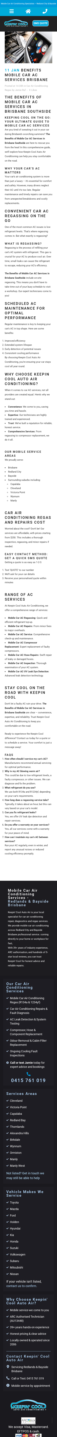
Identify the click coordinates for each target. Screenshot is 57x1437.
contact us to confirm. (21, 1286)
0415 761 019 (28, 1080)
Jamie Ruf (20, 90)
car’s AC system (13, 252)
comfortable (11, 725)
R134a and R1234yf (28, 791)
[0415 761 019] (29, 1074)
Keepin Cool (37, 733)
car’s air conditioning (21, 176)
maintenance (20, 324)
